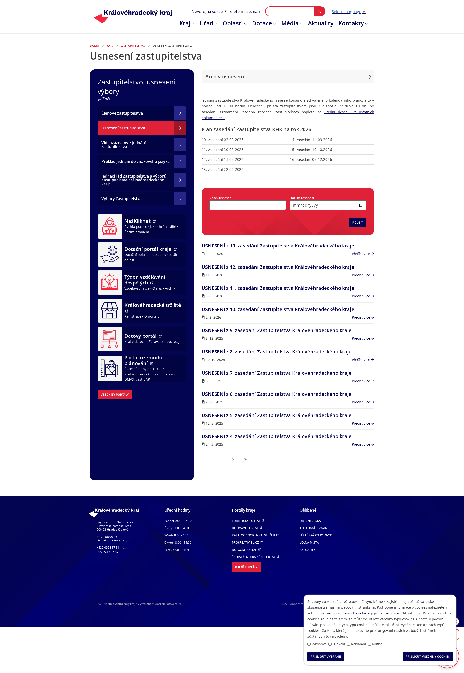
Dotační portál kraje (148, 249)
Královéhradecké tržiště (152, 305)
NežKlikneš (138, 221)
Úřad (206, 23)
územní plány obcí (139, 368)
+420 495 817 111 (109, 548)
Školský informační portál (254, 557)
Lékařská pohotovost (317, 535)
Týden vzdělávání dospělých (144, 280)
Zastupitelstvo (133, 46)
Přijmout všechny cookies (428, 656)
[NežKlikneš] (110, 226)
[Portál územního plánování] (110, 368)
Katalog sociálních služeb (254, 535)
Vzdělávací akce (137, 288)
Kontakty (351, 23)
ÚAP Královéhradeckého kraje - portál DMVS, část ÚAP (150, 373)
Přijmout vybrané (326, 656)
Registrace (132, 316)
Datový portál (141, 336)
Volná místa (309, 542)
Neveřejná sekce (207, 11)
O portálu (152, 316)
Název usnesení (220, 198)
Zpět (106, 99)
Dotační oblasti (137, 254)
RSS (284, 604)
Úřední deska (310, 521)
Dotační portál (244, 550)
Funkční (339, 644)
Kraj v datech (135, 341)
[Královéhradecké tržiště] (110, 310)
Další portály (246, 567)
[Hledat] (319, 11)
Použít (357, 222)
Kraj (184, 23)
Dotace (262, 23)
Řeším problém (136, 232)
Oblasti (233, 23)
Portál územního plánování (144, 360)
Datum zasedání (302, 198)
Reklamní (358, 644)
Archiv (170, 288)
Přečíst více (361, 253)
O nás (157, 288)
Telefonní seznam (244, 11)
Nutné (377, 644)
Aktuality (321, 23)
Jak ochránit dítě (163, 226)
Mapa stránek (299, 604)
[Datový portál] (110, 338)
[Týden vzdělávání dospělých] (110, 282)
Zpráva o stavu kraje (165, 341)
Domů (94, 46)
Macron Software (166, 604)
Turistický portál (246, 521)
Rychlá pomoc (135, 226)
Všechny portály (115, 394)
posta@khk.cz (108, 552)
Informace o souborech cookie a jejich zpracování (358, 613)
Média (290, 23)
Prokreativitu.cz (246, 542)
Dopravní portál (245, 528)
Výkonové (319, 644)
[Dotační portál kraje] (110, 254)
